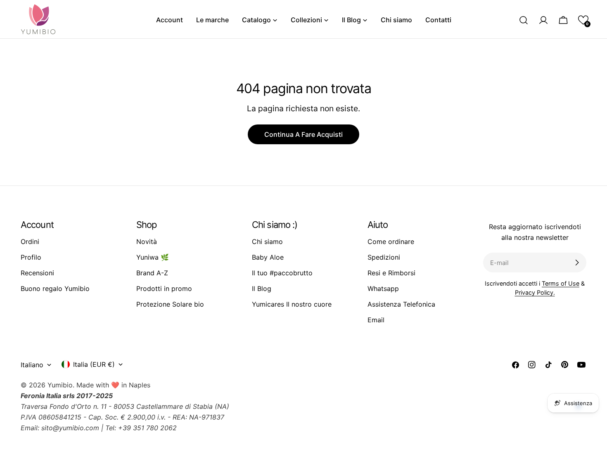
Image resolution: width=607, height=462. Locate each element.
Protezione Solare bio (170, 304)
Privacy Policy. (535, 292)
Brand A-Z (152, 273)
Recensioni (37, 273)
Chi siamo (267, 241)
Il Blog (261, 288)
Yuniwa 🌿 (152, 257)
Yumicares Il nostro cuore (292, 304)
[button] (583, 20)
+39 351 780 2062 (147, 428)
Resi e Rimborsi (391, 273)
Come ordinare (391, 241)
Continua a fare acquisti (303, 134)
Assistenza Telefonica (401, 304)
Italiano (32, 365)
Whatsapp (383, 288)
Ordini (30, 241)
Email (376, 320)
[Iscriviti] (577, 262)
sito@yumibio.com (70, 428)
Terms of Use (560, 283)
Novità (146, 241)
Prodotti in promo (164, 288)
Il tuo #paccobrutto (282, 273)
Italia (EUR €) (94, 364)
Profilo (31, 257)
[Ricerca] (523, 20)
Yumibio (60, 385)
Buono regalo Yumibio (55, 288)
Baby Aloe (268, 257)
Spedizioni (384, 257)
